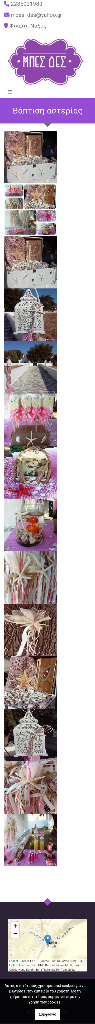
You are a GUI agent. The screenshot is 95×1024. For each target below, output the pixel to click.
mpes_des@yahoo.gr (36, 15)
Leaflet (13, 961)
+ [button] (15, 926)
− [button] (15, 933)
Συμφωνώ (47, 1014)
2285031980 (26, 4)
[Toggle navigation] (10, 92)
